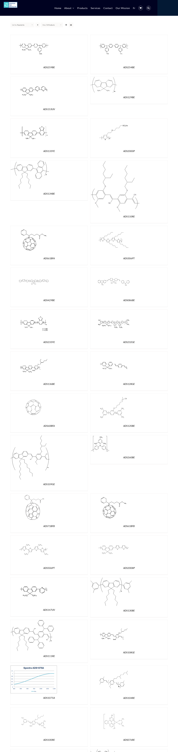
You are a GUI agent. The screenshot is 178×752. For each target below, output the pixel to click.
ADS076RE (129, 739)
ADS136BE (49, 383)
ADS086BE (129, 300)
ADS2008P (129, 567)
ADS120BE (129, 425)
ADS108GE (129, 652)
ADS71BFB (49, 526)
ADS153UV (49, 109)
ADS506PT (49, 567)
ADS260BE (129, 457)
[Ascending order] (37, 24)
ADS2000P (129, 151)
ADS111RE (49, 656)
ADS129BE (129, 97)
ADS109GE (49, 484)
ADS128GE (129, 383)
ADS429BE (49, 300)
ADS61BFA (49, 258)
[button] (148, 8)
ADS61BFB (129, 526)
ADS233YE (49, 342)
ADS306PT (129, 258)
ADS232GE (129, 342)
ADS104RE (129, 697)
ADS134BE (49, 193)
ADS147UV (49, 609)
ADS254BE (129, 67)
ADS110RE (129, 216)
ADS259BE (49, 67)
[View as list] (71, 25)
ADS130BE (129, 610)
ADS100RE (49, 739)
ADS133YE (49, 151)
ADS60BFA (49, 425)
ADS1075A (49, 697)
